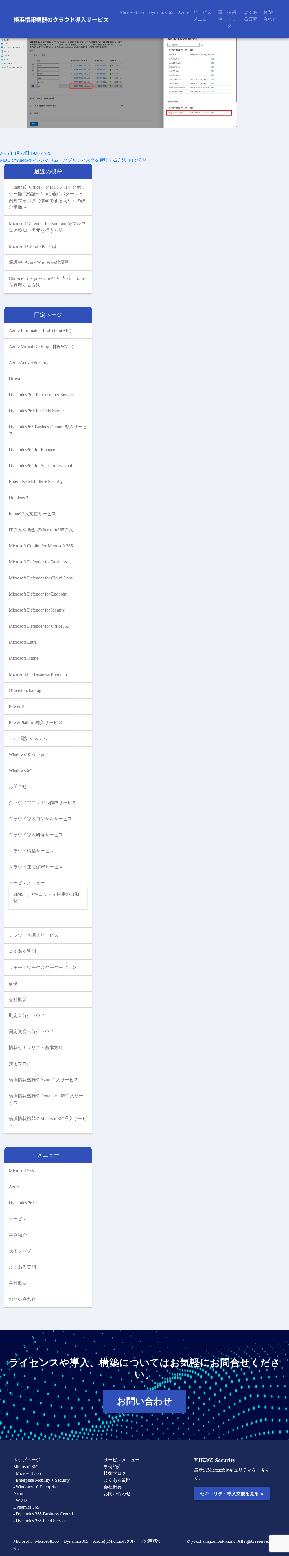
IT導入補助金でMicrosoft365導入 (41, 529)
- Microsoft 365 (27, 1473)
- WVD (20, 1500)
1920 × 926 (40, 153)
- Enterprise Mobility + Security (41, 1480)
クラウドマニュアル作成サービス (42, 802)
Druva (14, 378)
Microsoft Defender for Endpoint (38, 594)
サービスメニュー (202, 15)
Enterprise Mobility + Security (36, 481)
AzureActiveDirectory (29, 362)
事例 (220, 15)
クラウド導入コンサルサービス (40, 818)
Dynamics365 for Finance (32, 449)
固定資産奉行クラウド (31, 1031)
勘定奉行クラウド (27, 1015)
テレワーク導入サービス (33, 935)
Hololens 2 (18, 497)
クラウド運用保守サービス (36, 866)
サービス (18, 1218)
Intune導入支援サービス (32, 513)
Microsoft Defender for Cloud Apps (41, 578)
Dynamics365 (160, 12)
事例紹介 (18, 1234)
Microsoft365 (132, 12)
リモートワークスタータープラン (42, 967)
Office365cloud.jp (25, 690)
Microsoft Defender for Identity (37, 610)
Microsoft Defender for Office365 (39, 626)
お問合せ (18, 786)
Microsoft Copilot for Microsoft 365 (41, 545)
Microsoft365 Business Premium (38, 674)
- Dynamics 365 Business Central (43, 1514)
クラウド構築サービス (31, 850)
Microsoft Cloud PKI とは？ (35, 246)
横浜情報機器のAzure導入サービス (43, 1079)
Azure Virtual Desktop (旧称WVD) (41, 346)
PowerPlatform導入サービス (36, 722)
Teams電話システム (28, 738)
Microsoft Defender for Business (38, 561)
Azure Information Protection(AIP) (40, 330)
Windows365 (20, 770)
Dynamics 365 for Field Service (37, 410)
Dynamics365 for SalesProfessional (40, 465)
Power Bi (17, 706)
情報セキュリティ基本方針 (36, 1047)
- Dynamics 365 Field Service (39, 1520)
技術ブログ (231, 19)
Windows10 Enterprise (29, 754)
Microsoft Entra (23, 642)
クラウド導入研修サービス (36, 834)
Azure (183, 12)
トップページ (26, 1459)
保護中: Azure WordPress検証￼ (39, 262)
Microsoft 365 (21, 1170)
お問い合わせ (270, 15)
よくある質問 (250, 15)
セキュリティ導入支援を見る (231, 1493)
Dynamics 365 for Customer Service (41, 394)
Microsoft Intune (23, 658)
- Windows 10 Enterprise (35, 1486)
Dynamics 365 (22, 1202)
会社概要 (18, 999)
